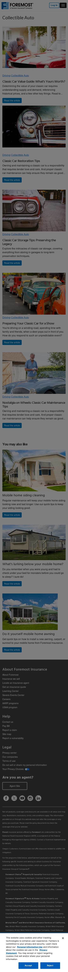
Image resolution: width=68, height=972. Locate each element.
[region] (34, 952)
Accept (28, 965)
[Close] (62, 938)
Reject (50, 965)
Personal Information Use (30, 947)
